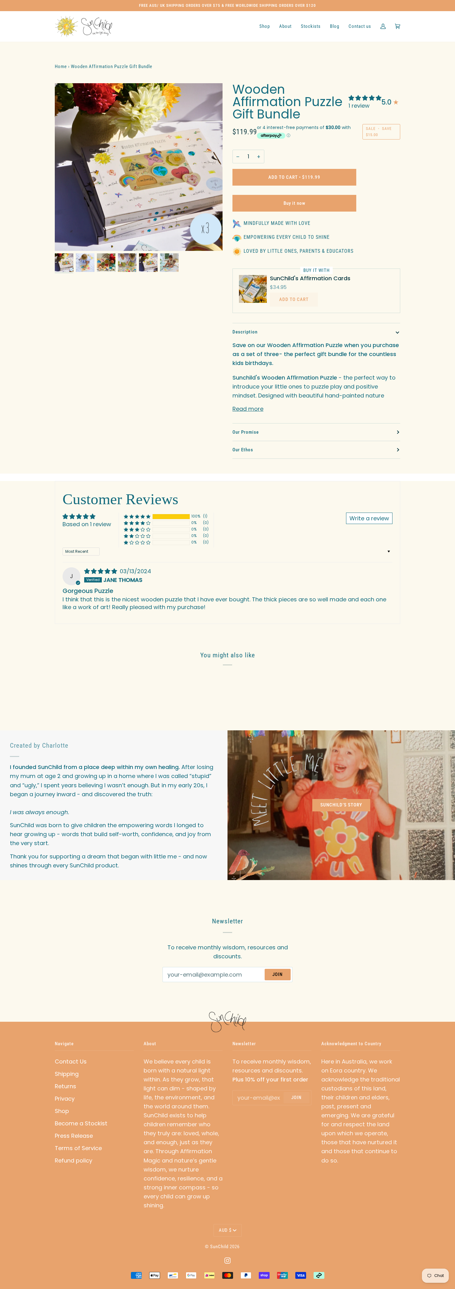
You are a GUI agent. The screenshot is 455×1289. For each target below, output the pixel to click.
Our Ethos (242, 450)
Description (245, 332)
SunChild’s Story (341, 805)
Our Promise (245, 432)
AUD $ (225, 1230)
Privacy (65, 1098)
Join (277, 974)
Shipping (67, 1074)
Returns (65, 1086)
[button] (365, 98)
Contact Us (71, 1061)
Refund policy (73, 1160)
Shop (62, 1111)
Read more (247, 409)
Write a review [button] (369, 518)
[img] (101, 571)
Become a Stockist (81, 1123)
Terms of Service (78, 1148)
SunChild (219, 1246)
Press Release (74, 1136)
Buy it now (295, 203)
